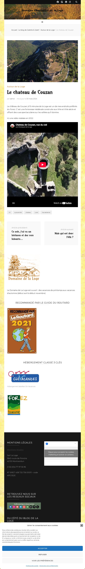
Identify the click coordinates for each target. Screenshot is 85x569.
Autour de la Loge (16, 87)
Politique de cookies (32, 566)
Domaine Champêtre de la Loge (42, 10)
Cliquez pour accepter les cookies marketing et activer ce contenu (61, 453)
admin (12, 99)
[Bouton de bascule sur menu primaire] (43, 22)
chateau (28, 212)
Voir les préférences (42, 561)
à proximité (18, 212)
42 (9, 212)
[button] (82, 525)
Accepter (42, 548)
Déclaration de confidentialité (48, 566)
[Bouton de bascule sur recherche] (76, 2)
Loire (36, 212)
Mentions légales (15, 450)
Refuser (43, 554)
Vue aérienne (46, 212)
